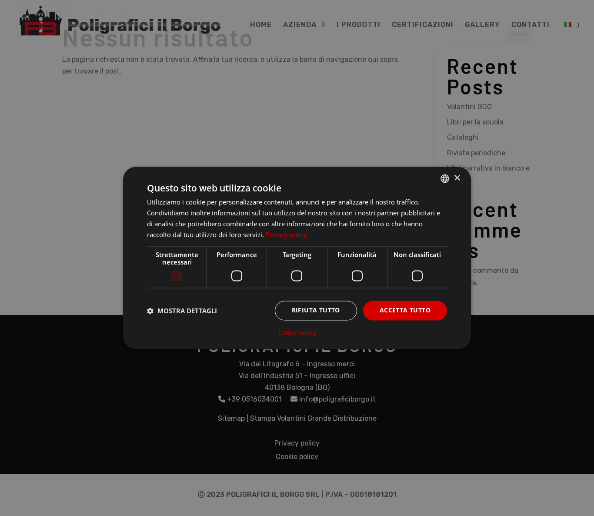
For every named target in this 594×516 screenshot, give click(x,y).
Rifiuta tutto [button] (316, 310)
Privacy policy (286, 234)
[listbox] (444, 178)
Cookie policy (297, 333)
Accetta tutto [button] (405, 310)
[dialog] (297, 258)
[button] (182, 311)
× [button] (457, 178)
